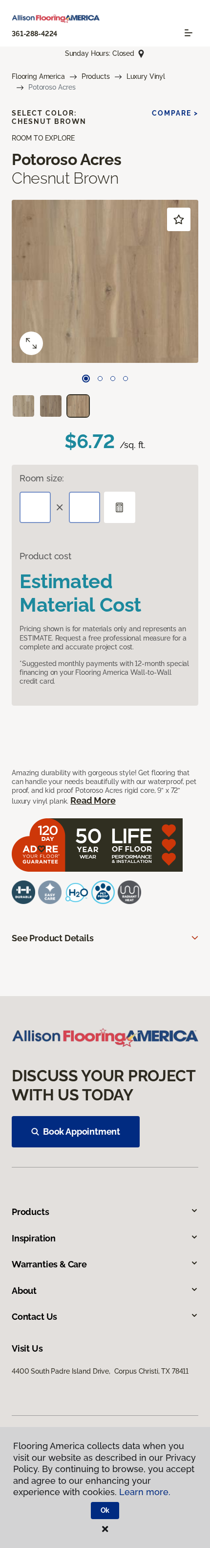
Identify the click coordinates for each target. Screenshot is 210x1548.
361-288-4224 (34, 34)
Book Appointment (81, 1131)
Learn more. (144, 1492)
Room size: (42, 478)
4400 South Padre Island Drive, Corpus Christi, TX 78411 (100, 1371)
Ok (105, 1510)
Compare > (175, 113)
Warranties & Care (49, 1264)
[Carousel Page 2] (100, 378)
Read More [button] (92, 800)
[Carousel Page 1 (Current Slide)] (86, 378)
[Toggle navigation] (188, 33)
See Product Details (53, 938)
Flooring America (38, 76)
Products (96, 76)
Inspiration (34, 1238)
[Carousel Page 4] (125, 378)
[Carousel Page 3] (112, 378)
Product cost (45, 556)
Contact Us (34, 1316)
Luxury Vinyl (145, 76)
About (24, 1291)
